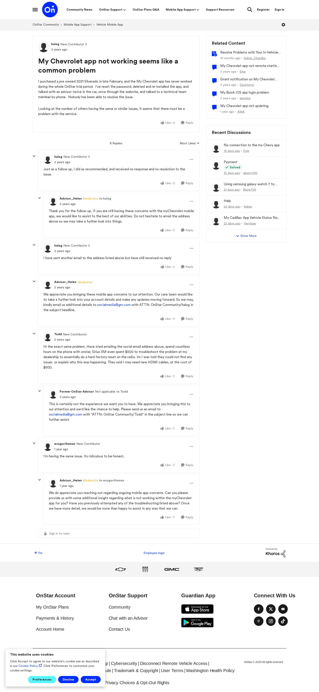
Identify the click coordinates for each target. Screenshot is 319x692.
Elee (243, 71)
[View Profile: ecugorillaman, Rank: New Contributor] (47, 446)
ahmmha (245, 98)
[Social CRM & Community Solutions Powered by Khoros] (275, 552)
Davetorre (247, 84)
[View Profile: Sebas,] (216, 204)
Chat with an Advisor (128, 618)
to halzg (105, 198)
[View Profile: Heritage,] (216, 221)
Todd (58, 334)
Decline (68, 679)
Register (263, 9)
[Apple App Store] (197, 609)
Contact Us (119, 629)
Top (40, 552)
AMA (241, 111)
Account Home (50, 629)
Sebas (248, 206)
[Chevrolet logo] (120, 569)
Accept (90, 679)
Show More (248, 235)
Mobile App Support (78, 24)
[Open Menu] (283, 25)
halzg (55, 44)
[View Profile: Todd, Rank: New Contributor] (47, 337)
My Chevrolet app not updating (244, 106)
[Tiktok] (283, 621)
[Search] (249, 9)
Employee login (154, 553)
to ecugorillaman (111, 480)
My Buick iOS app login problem (244, 92)
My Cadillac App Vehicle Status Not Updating (251, 218)
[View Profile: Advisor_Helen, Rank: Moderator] (53, 201)
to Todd (122, 391)
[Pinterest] (258, 621)
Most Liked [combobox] (190, 143)
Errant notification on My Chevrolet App (247, 79)
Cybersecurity (124, 663)
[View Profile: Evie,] (216, 148)
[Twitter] (271, 609)
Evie (246, 151)
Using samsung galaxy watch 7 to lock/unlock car (249, 184)
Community (119, 607)
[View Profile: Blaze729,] (216, 187)
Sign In (279, 9)
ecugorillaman (64, 443)
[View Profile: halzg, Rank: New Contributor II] (43, 46)
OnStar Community (46, 24)
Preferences (42, 679)
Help (227, 201)
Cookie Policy (28, 666)
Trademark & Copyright (136, 670)
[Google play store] (197, 622)
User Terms (172, 670)
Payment (230, 162)
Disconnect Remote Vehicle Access (173, 663)
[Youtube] (283, 609)
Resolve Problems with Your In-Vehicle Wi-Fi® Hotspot (249, 52)
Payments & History (55, 618)
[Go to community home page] (50, 9)
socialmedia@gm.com (114, 305)
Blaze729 (249, 189)
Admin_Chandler (255, 58)
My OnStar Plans (52, 607)
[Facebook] (258, 609)
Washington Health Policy (210, 670)
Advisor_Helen (71, 198)
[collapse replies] (34, 156)
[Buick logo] (145, 569)
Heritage (250, 223)
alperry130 (250, 173)
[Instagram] (271, 621)
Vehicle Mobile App (109, 24)
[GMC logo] (172, 569)
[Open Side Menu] (35, 9)
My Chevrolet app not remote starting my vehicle (249, 66)
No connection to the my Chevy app (252, 145)
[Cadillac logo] (198, 569)
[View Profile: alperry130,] (216, 165)
